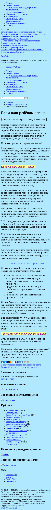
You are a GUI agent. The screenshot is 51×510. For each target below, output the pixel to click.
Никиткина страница (15, 12)
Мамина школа (12, 10)
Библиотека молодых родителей (24, 7)
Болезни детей (12, 16)
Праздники (10, 433)
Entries (10, 479)
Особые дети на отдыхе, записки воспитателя (20, 41)
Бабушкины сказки (14, 410)
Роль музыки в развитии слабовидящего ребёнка (21, 32)
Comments (12, 481)
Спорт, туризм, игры (14, 19)
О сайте (9, 25)
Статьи (9, 3)
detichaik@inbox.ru (13, 67)
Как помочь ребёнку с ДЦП (12, 47)
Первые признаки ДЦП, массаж (14, 38)
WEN (3, 508)
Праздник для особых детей (13, 52)
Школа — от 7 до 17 (14, 442)
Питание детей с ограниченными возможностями (22, 50)
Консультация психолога (16, 424)
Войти (8, 477)
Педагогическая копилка (16, 431)
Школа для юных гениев (16, 14)
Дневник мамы (12, 5)
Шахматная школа (13, 21)
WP (8, 508)
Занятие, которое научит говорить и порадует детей (23, 34)
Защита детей (11, 419)
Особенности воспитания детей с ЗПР (17, 36)
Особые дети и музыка (10, 43)
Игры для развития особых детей (15, 45)
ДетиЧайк (5, 56)
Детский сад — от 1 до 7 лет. (18, 415)
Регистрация (11, 475)
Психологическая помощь (17, 23)
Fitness (14, 508)
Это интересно (12, 444)
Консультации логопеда (16, 422)
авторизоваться (7, 379)
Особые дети (11, 428)
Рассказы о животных (15, 435)
